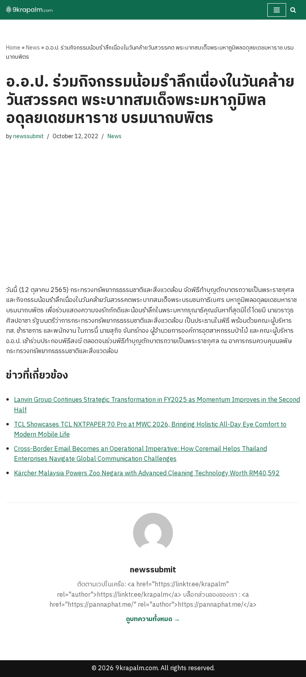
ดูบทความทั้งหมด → (153, 619)
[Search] (293, 10)
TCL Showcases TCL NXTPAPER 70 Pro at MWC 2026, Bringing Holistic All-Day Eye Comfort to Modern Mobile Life (150, 430)
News (33, 47)
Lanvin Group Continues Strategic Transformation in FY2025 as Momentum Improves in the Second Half (157, 405)
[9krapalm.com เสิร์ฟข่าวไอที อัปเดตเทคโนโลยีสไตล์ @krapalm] (30, 10)
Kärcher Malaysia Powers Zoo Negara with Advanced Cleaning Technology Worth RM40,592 (147, 473)
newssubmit (28, 136)
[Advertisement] (153, 205)
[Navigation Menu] (276, 10)
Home (13, 47)
